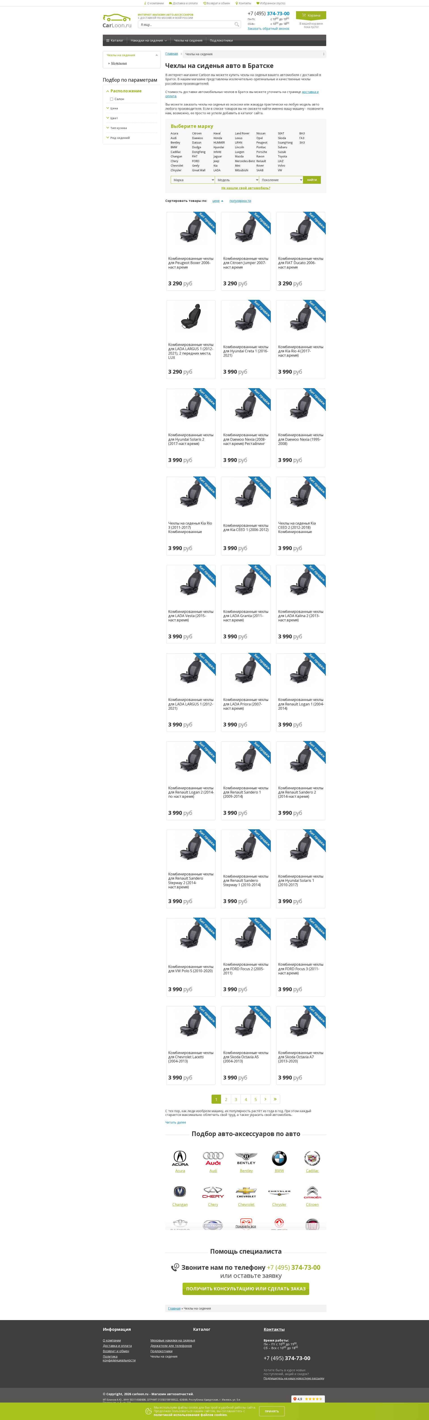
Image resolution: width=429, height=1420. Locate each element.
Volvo (281, 165)
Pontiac (261, 147)
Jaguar (218, 156)
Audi (174, 138)
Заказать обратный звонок (268, 28)
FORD (195, 161)
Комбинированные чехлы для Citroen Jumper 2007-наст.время (245, 262)
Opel (260, 138)
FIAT (195, 156)
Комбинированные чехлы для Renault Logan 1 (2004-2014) (301, 704)
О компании (155, 3)
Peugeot (262, 142)
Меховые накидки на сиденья (172, 1340)
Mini (237, 165)
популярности (240, 201)
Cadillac (176, 152)
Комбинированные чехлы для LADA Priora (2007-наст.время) (245, 704)
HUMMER (219, 142)
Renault (261, 161)
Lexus (238, 138)
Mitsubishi (241, 170)
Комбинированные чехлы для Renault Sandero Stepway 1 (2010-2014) (245, 880)
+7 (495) (268, 13)
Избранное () (272, 3)
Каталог (116, 40)
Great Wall (198, 170)
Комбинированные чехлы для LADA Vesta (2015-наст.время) (190, 615)
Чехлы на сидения (188, 40)
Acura (174, 133)
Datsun (196, 142)
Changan (176, 156)
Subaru (282, 147)
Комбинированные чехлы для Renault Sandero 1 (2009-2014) (245, 792)
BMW (174, 147)
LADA (217, 170)
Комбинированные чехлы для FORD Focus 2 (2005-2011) (245, 968)
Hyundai (219, 147)
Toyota (282, 156)
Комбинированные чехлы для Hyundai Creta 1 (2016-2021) (245, 351)
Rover (260, 165)
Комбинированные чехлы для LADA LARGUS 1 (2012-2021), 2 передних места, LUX (190, 351)
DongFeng (199, 152)
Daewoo (197, 138)
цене (216, 201)
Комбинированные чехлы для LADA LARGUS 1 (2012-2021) (190, 704)
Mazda (239, 156)
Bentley (175, 142)
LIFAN (238, 142)
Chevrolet (177, 165)
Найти (312, 180)
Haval (217, 133)
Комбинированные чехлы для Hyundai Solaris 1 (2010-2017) (300, 880)
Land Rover (242, 133)
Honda (218, 138)
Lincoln (239, 147)
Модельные (119, 63)
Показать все (246, 1226)
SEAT (281, 133)
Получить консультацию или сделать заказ (246, 1289)
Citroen (197, 133)
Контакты (244, 3)
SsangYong (285, 142)
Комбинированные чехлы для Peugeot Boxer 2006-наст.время (190, 262)
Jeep (216, 161)
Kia (215, 165)
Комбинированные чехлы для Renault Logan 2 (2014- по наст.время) (191, 792)
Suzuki (282, 152)
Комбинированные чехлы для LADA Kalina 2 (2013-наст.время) (300, 615)
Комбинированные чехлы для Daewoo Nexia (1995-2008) (300, 439)
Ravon (260, 156)
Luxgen (239, 152)
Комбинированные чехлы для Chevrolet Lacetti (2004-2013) (190, 1057)
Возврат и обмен (218, 3)
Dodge (196, 147)
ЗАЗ (302, 142)
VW (280, 170)
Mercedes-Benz (245, 161)
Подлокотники (221, 40)
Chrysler (176, 170)
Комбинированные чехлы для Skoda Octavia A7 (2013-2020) (300, 1057)
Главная (171, 53)
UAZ (281, 161)
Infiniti (217, 152)
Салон (119, 99)
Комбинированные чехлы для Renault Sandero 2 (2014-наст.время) (300, 792)
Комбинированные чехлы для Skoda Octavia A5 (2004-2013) (245, 1057)
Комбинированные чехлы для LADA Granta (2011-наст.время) (245, 615)
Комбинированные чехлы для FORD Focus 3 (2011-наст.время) (300, 968)
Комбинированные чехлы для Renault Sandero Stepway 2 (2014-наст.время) (190, 880)
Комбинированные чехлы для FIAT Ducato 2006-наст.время (300, 262)
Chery (174, 161)
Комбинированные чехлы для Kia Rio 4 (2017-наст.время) (300, 351)
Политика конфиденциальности (119, 1358)
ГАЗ (301, 138)
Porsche (262, 152)
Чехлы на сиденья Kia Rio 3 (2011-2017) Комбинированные (190, 527)
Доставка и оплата (185, 3)
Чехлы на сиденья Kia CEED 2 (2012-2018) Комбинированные (297, 527)
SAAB (260, 170)
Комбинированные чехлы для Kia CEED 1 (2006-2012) (246, 527)
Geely (195, 165)
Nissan (261, 133)
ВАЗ (302, 133)
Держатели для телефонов (171, 1346)
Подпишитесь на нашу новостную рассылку (294, 1378)
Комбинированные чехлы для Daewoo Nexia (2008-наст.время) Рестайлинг (245, 439)
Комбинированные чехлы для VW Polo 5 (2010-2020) (190, 969)
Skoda (282, 138)
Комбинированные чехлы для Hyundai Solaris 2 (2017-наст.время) (190, 439)
